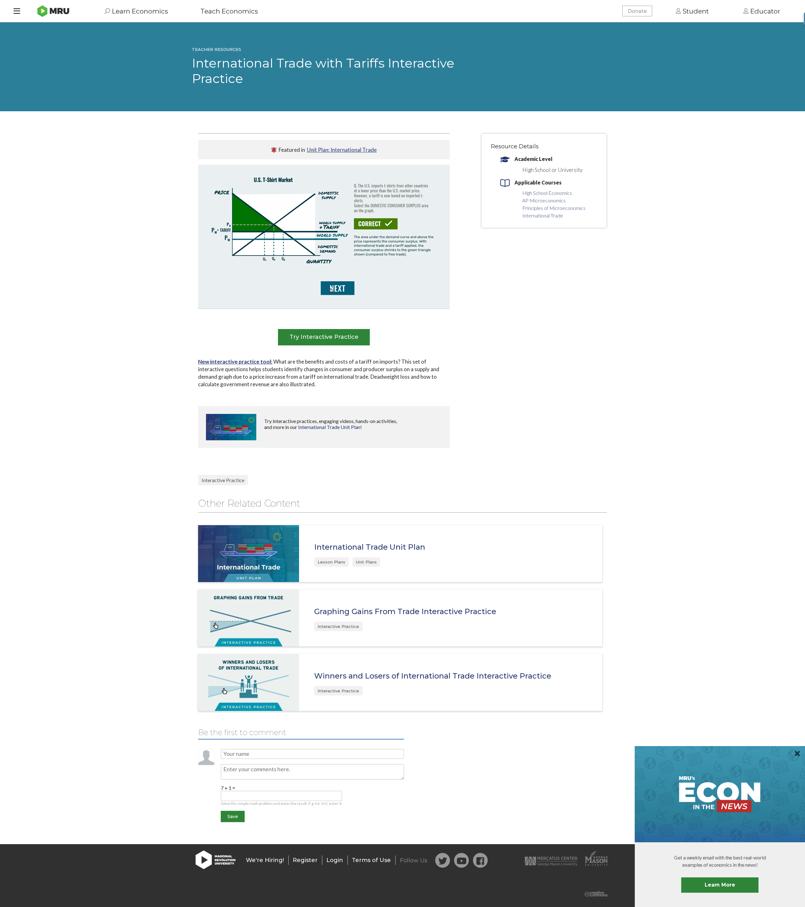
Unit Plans (366, 561)
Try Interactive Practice (324, 336)
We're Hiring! (265, 860)
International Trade (542, 215)
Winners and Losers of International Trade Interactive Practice (432, 675)
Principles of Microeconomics (554, 208)
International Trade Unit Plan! (330, 427)
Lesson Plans (331, 561)
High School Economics (547, 193)
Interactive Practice (223, 480)
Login (334, 860)
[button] (720, 861)
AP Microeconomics (544, 200)
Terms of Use (371, 860)
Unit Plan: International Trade (342, 149)
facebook (480, 860)
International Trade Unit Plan (369, 547)
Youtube (461, 860)
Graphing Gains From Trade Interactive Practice (405, 611)
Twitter (442, 860)
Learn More (720, 885)
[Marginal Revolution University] (53, 11)
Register (305, 860)
